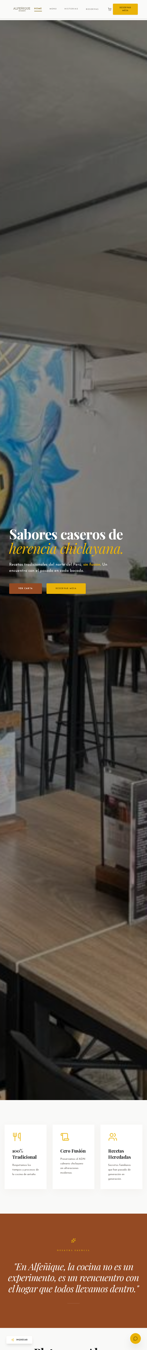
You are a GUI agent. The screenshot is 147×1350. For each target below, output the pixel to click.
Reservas (92, 9)
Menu (53, 9)
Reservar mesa (66, 589)
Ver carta (25, 589)
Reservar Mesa (125, 9)
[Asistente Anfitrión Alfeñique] (135, 1338)
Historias (71, 9)
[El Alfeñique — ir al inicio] (21, 9)
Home (38, 9)
